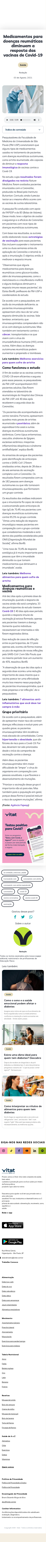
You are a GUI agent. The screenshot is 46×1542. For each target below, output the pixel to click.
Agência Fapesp (19, 805)
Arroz (4, 1359)
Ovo (3, 1373)
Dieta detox (6, 1296)
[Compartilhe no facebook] (15, 917)
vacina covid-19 (31, 898)
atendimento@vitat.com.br (12, 1258)
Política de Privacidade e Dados (14, 1483)
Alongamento (7, 1332)
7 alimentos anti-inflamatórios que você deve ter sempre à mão (21, 703)
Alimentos (6, 1441)
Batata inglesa (7, 1368)
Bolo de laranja (8, 1418)
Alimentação (8, 1277)
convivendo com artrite (32, 879)
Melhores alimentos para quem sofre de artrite (20, 577)
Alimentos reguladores (11, 1309)
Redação (23, 72)
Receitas (6, 1395)
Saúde (23, 65)
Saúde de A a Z (8, 1436)
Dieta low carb (8, 1282)
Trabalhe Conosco (10, 1262)
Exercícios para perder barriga (13, 1341)
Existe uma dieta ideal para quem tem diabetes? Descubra (22, 1056)
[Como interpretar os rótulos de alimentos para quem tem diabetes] (23, 1096)
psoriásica (23, 423)
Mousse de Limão (9, 1400)
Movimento (7, 1318)
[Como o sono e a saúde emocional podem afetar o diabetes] (23, 990)
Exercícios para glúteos (11, 1346)
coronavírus (8, 891)
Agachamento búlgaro (11, 1323)
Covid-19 (7, 611)
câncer (6, 334)
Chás (4, 1445)
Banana (5, 1382)
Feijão (4, 1364)
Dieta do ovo (7, 1286)
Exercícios (6, 1450)
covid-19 (23, 891)
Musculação (7, 1336)
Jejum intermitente (9, 1305)
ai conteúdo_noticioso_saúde (15, 872)
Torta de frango (8, 1423)
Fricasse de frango (9, 1427)
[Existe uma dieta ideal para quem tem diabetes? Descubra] (23, 1044)
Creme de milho (8, 1409)
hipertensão (9, 739)
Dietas (4, 1455)
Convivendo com (10, 879)
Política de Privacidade (11, 1487)
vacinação (8, 904)
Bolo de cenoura (8, 1404)
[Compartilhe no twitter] (23, 917)
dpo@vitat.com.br (9, 1502)
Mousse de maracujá (10, 1414)
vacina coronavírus (11, 898)
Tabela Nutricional (10, 1354)
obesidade (25, 739)
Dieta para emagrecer (10, 1300)
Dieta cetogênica (8, 1291)
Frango (5, 1387)
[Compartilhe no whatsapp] (31, 917)
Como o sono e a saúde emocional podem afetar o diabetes (20, 1003)
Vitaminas (6, 1459)
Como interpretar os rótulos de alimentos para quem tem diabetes (23, 1109)
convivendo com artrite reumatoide (17, 885)
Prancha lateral (8, 1327)
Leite (4, 1377)
